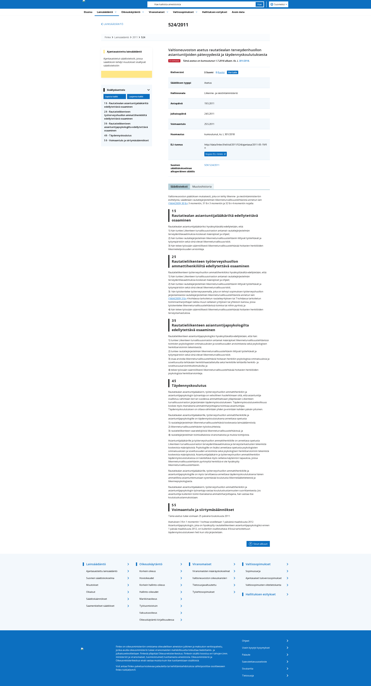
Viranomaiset (157, 12)
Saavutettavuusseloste (254, 661)
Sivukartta (247, 668)
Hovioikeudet (146, 578)
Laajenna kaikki (136, 96)
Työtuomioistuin (148, 605)
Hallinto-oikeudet (148, 591)
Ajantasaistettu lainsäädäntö (101, 571)
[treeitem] (126, 105)
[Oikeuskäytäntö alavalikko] (143, 12)
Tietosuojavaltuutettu (204, 585)
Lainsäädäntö (105, 12)
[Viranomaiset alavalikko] (167, 12)
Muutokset (92, 585)
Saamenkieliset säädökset (100, 605)
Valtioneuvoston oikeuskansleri (209, 578)
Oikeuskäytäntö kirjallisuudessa (156, 619)
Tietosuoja (248, 675)
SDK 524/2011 (211, 165)
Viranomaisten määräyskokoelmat (211, 571)
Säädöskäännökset (96, 598)
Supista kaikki (111, 96)
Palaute (246, 654)
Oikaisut (90, 591)
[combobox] (201, 4)
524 (143, 37)
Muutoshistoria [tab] (202, 186)
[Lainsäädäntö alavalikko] (115, 12)
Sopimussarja (253, 571)
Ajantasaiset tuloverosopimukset (264, 578)
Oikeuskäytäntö (130, 12)
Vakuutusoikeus (148, 612)
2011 (135, 37)
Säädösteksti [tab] (179, 186)
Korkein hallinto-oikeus (152, 585)
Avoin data (238, 12)
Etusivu (88, 12)
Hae (259, 4)
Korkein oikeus (147, 571)
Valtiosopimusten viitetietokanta (263, 585)
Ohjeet (245, 640)
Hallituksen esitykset (214, 12)
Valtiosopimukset (183, 12)
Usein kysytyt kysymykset (256, 647)
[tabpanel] (219, 364)
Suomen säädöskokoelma (100, 578)
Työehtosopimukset (203, 591)
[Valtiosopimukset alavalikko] (196, 12)
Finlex (108, 37)
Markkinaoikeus (148, 598)
